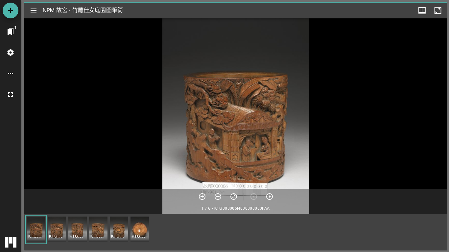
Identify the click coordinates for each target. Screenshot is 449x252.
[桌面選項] (10, 73)
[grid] (235, 232)
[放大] (202, 196)
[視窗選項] (422, 10)
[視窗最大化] (438, 10)
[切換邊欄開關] (33, 10)
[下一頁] (269, 196)
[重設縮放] (234, 196)
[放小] (218, 196)
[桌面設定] (10, 52)
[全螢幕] (10, 94)
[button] (36, 229)
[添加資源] (10, 10)
